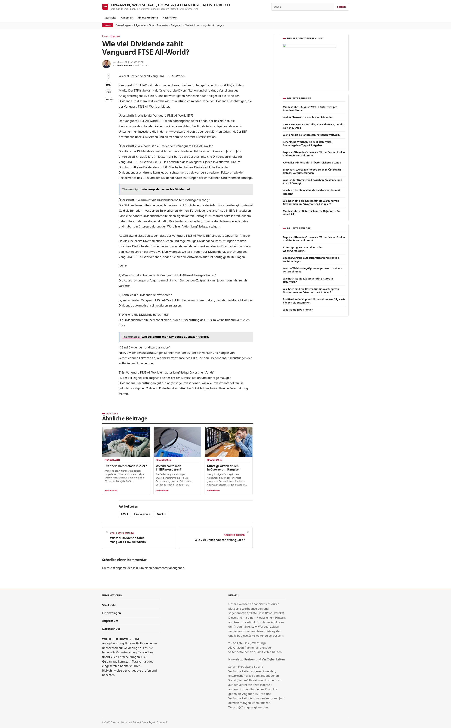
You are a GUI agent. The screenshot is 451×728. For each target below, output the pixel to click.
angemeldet (124, 568)
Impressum (110, 621)
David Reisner (124, 65)
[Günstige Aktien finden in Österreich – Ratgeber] (228, 442)
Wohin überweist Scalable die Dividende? (308, 117)
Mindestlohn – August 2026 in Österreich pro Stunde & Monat (310, 108)
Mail (108, 85)
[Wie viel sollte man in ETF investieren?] (177, 442)
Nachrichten (169, 17)
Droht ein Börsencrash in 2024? (126, 466)
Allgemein (127, 17)
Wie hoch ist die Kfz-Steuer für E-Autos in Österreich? (308, 280)
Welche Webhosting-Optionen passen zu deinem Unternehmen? (312, 269)
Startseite (110, 17)
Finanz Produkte (148, 17)
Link (108, 92)
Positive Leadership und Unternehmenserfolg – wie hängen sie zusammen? (314, 301)
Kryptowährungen (213, 25)
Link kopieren (142, 514)
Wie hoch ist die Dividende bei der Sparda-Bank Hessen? (312, 192)
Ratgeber (176, 25)
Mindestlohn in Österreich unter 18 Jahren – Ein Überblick (312, 212)
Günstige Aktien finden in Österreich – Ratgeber (223, 467)
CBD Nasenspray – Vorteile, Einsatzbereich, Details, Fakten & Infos (313, 126)
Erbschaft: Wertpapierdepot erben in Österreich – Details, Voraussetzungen (313, 171)
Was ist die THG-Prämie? (298, 309)
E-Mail (124, 514)
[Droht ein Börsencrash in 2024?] (126, 442)
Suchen (341, 6)
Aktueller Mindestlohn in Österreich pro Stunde (312, 162)
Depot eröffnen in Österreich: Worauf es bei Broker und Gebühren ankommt (314, 154)
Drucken (108, 99)
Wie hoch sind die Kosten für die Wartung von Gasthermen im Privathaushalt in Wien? (311, 202)
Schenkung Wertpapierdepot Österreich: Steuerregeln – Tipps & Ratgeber (307, 143)
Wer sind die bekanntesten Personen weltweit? (311, 134)
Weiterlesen (111, 490)
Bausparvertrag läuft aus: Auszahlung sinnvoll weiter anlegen (311, 259)
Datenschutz (111, 629)
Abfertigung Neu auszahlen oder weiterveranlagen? (303, 249)
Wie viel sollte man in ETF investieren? (168, 467)
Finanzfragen (123, 25)
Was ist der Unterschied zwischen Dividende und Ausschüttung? (312, 181)
